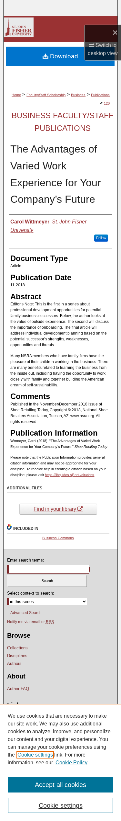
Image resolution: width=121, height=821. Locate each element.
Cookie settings (35, 755)
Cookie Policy (71, 762)
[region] (60, 762)
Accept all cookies (60, 784)
